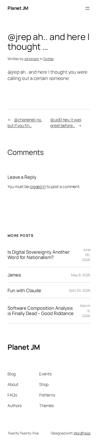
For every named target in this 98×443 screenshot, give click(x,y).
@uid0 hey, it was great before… (65, 122)
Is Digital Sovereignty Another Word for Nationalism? (39, 254)
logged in (38, 186)
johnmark (31, 58)
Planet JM (18, 8)
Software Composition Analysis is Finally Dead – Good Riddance (41, 310)
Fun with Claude (24, 290)
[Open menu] (87, 8)
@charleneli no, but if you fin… (25, 122)
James (14, 275)
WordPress (82, 433)
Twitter (48, 58)
